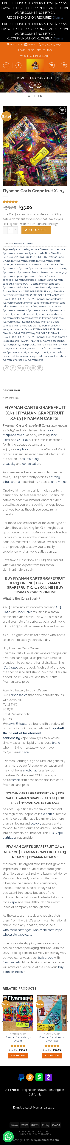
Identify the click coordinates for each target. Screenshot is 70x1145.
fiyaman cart (10, 272)
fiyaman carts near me (36, 302)
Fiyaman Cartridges (25, 279)
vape (13, 902)
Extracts (21, 723)
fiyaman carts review (49, 306)
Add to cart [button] (17, 1056)
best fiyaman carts (34, 253)
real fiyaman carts (21, 356)
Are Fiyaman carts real (47, 249)
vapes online (51, 356)
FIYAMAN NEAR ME (31, 340)
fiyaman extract (11, 321)
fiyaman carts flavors (35, 287)
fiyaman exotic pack (53, 318)
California (47, 814)
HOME (21, 50)
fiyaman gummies (47, 337)
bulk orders (45, 957)
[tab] (35, 390)
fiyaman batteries (38, 268)
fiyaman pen (10, 344)
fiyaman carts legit (13, 302)
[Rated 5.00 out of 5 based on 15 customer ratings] (35, 201)
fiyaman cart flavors (28, 272)
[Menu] (6, 65)
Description (11, 390)
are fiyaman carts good (21, 249)
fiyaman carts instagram (50, 299)
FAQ (49, 50)
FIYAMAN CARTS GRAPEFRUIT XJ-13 (32, 291)
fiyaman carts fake (13, 287)
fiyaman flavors (23, 329)
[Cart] (64, 65)
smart (16, 780)
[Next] (67, 1029)
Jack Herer (24, 612)
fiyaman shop (44, 344)
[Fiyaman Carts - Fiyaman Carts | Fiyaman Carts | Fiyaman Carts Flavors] (35, 65)
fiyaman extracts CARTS (27, 325)
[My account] (18, 65)
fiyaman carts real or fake (23, 306)
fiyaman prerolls (27, 344)
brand (56, 742)
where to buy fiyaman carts (28, 359)
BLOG (31, 50)
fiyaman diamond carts (49, 314)
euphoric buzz (27, 449)
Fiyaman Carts (45, 279)
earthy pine (58, 482)
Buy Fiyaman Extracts (23, 260)
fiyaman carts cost (49, 283)
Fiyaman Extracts (30, 321)
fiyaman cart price (13, 276)
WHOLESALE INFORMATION (35, 56)
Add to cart (36, 230)
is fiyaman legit (31, 352)
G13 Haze (23, 440)
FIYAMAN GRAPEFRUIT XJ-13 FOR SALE (25, 333)
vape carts (37, 356)
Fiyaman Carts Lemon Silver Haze (52, 1039)
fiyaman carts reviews (15, 310)
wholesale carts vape (47, 930)
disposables (19, 695)
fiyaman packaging (53, 340)
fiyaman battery (57, 268)
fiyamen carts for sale (40, 348)
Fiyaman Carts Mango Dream (18, 1039)
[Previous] (2, 1029)
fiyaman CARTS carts (26, 283)
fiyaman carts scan (38, 310)
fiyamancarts (12, 962)
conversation (31, 463)
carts (11, 723)
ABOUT (41, 50)
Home (20, 78)
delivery (35, 823)
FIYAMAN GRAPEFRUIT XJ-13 (49, 329)
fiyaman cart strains (35, 276)
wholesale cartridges (17, 930)
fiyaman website (18, 348)
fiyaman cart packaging (54, 272)
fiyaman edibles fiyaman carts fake (22, 318)
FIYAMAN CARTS (42, 78)
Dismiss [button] (58, 17)
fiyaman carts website (23, 314)
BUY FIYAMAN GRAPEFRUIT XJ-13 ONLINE (35, 264)
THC (52, 833)
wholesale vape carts (17, 934)
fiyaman (23, 268)
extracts (23, 752)
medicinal (30, 770)
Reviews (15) (11, 398)
